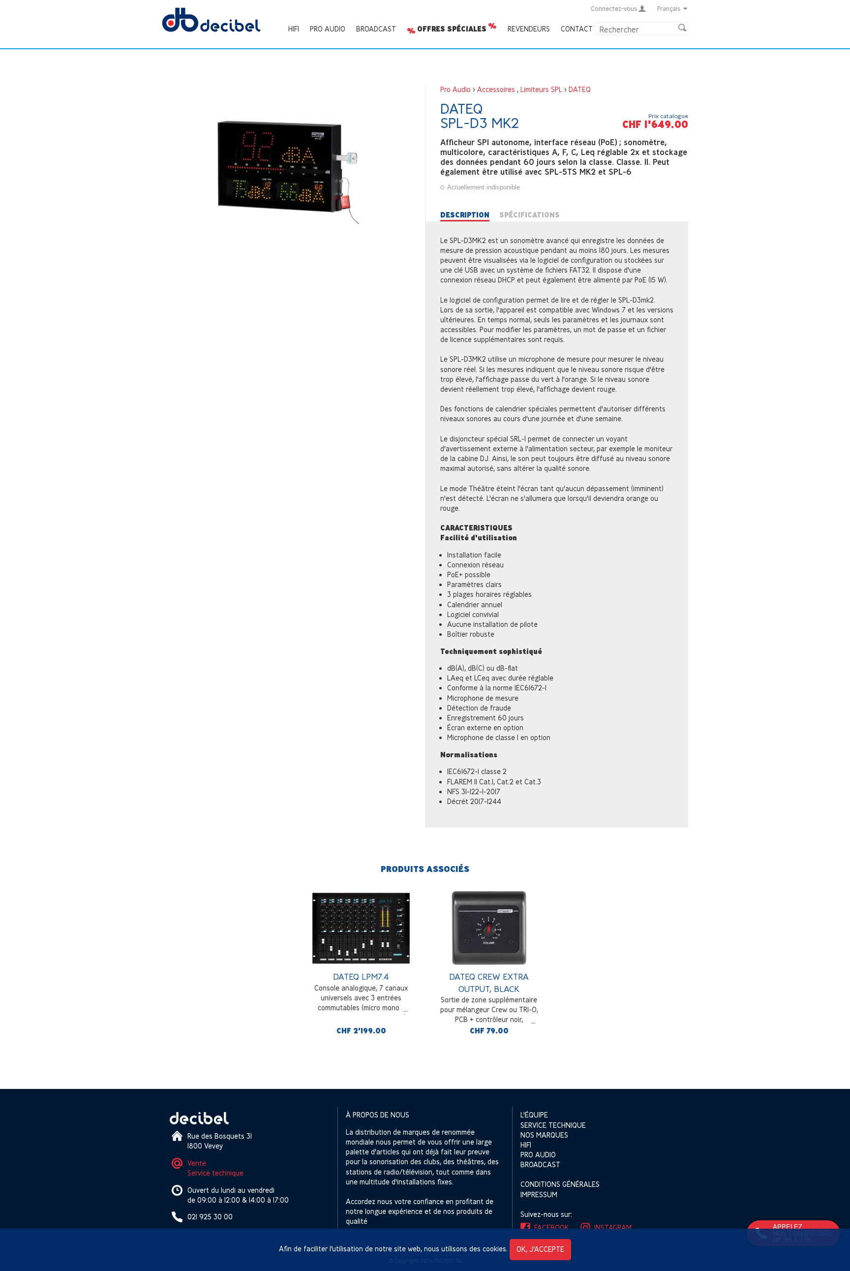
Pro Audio (327, 29)
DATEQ (580, 89)
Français (669, 8)
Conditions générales (560, 1184)
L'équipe (534, 1115)
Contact (577, 29)
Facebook (551, 1227)
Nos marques (544, 1135)
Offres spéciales (451, 29)
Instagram (613, 1227)
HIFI (293, 29)
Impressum (538, 1194)
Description (464, 215)
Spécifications (529, 215)
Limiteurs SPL (541, 89)
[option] (361, 965)
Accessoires (496, 89)
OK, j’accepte (540, 1249)
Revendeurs (529, 29)
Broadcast (376, 29)
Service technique (215, 1173)
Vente (196, 1163)
